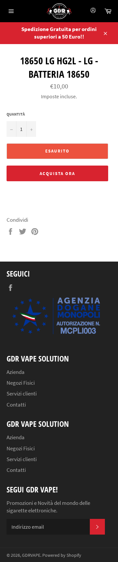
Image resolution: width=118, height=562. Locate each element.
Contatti (16, 404)
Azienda (16, 372)
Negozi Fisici (21, 382)
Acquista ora (57, 173)
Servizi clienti (22, 393)
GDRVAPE (31, 555)
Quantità (16, 114)
